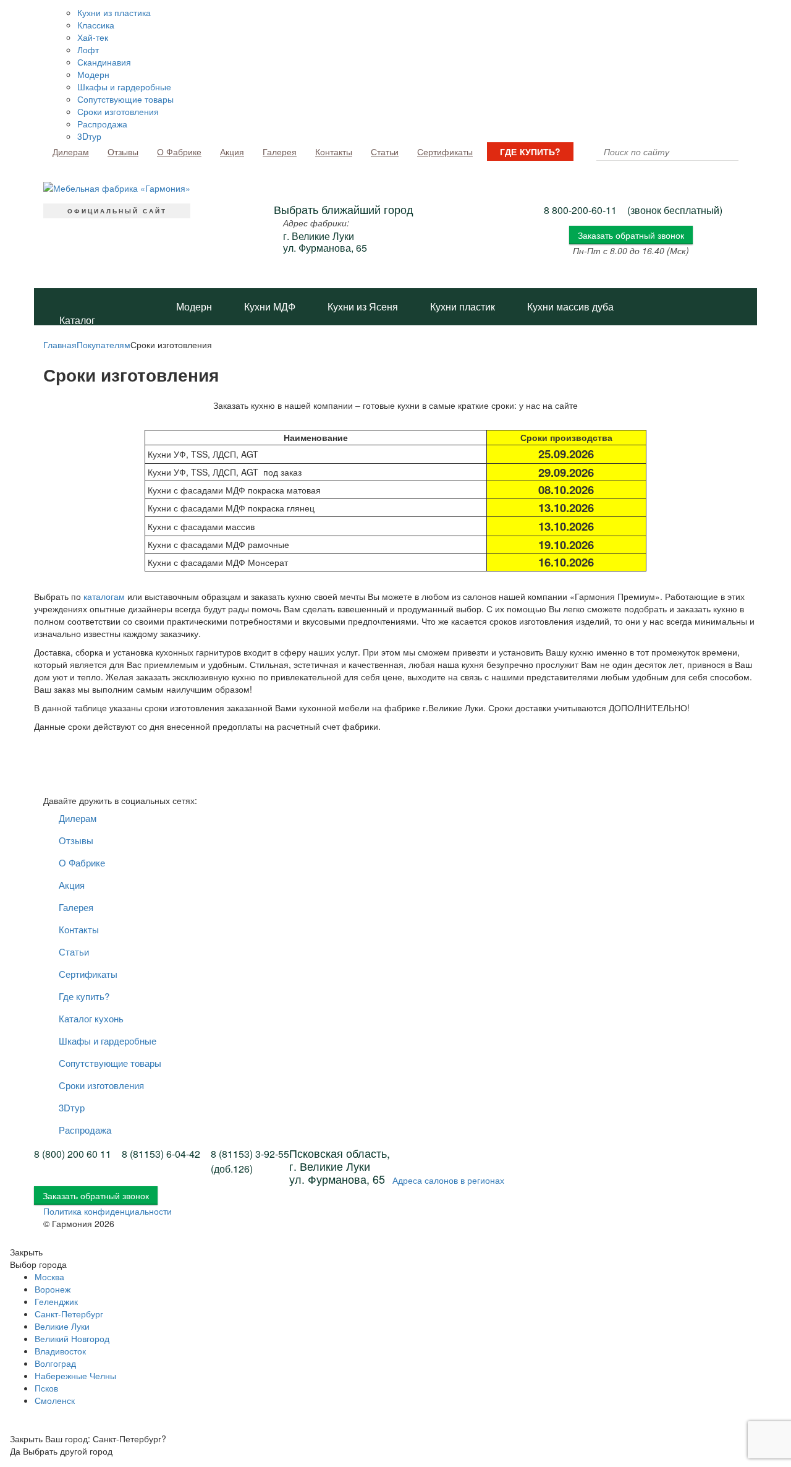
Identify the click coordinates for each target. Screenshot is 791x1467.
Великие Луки (62, 1326)
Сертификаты (445, 151)
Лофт (88, 49)
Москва (49, 1276)
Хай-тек (92, 37)
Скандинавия (104, 62)
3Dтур (89, 136)
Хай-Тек (418, 343)
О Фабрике (179, 151)
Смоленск (55, 1400)
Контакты (333, 151)
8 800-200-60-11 (580, 210)
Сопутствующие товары (125, 99)
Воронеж (52, 1289)
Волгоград (55, 1363)
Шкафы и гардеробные (124, 86)
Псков (46, 1388)
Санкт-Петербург (69, 1313)
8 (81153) (161, 1154)
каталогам (104, 596)
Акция (232, 151)
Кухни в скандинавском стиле (243, 343)
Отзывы (123, 151)
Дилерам (71, 151)
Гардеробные (320, 381)
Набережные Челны (75, 1375)
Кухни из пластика (114, 12)
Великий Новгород (72, 1338)
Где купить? (530, 151)
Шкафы (239, 381)
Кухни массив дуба (570, 306)
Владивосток (60, 1351)
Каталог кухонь (77, 325)
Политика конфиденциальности (107, 1211)
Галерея (280, 151)
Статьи (385, 151)
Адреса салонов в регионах (448, 1180)
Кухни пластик (462, 306)
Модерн (93, 74)
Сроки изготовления (118, 111)
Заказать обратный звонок (631, 235)
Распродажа (102, 124)
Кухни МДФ (269, 306)
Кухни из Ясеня (363, 306)
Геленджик (56, 1301)
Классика (95, 25)
